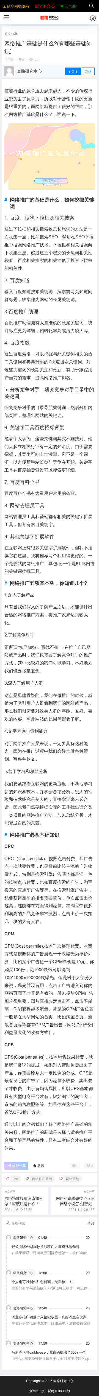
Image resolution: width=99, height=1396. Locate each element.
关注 (74, 71)
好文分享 (11, 33)
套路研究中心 (63, 1380)
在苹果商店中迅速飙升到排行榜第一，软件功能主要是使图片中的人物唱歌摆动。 (51, 1255)
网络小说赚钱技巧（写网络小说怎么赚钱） (75, 1200)
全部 (90, 1223)
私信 (88, 71)
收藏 (41, 1165)
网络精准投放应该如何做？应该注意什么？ (23, 1200)
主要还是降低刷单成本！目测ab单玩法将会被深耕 (51, 1323)
